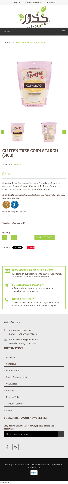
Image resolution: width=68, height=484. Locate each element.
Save (32, 247)
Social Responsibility (16, 377)
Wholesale (11, 383)
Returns (10, 390)
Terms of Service (15, 403)
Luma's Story (12, 370)
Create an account (33, 2)
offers (9, 410)
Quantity (6, 232)
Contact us (11, 363)
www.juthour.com (27, 343)
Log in (17, 2)
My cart (52, 2)
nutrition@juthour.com (27, 339)
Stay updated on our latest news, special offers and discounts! (29, 427)
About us (10, 357)
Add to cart (45, 237)
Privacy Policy (13, 397)
